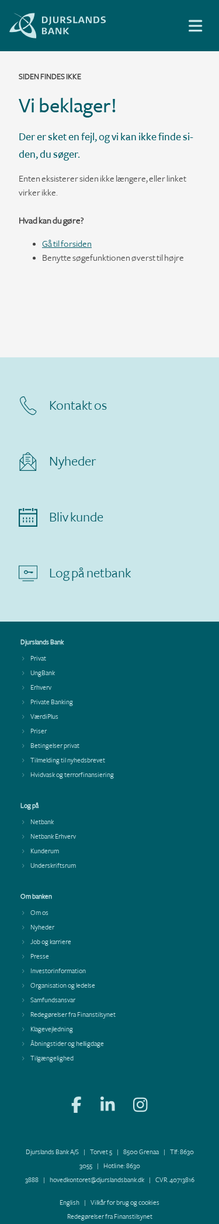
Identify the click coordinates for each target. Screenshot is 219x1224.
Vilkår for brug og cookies (125, 1202)
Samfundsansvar (52, 1000)
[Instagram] (140, 1106)
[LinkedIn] (107, 1106)
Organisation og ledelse (62, 985)
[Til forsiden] (87, 35)
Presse (39, 956)
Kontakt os (78, 406)
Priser (38, 731)
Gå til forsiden (67, 244)
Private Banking (51, 702)
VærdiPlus (44, 716)
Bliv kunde (76, 517)
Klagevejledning (51, 1029)
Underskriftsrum (53, 865)
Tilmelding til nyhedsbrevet (67, 760)
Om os (39, 913)
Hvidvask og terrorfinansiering (72, 775)
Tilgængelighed (52, 1058)
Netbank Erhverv (53, 836)
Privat (38, 658)
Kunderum (44, 851)
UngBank (42, 673)
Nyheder (72, 461)
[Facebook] (76, 1106)
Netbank (42, 822)
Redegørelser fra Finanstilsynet (73, 1014)
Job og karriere (50, 942)
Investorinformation (58, 971)
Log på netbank (90, 573)
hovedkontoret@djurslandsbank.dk (97, 1180)
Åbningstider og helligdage (67, 1043)
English (69, 1202)
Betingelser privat (54, 746)
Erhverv (40, 687)
